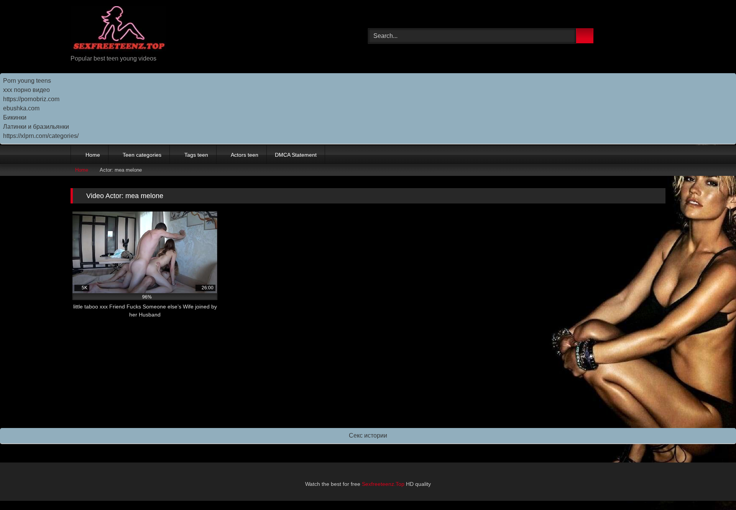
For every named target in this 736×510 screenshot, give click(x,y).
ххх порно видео (26, 90)
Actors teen (244, 155)
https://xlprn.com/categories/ (41, 136)
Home (92, 155)
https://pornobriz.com (31, 99)
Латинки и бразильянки (36, 126)
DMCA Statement (296, 155)
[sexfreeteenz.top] (118, 30)
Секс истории (368, 435)
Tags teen (196, 155)
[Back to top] (713, 487)
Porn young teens (27, 80)
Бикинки (14, 117)
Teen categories (142, 155)
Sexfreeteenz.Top (383, 484)
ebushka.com (21, 108)
